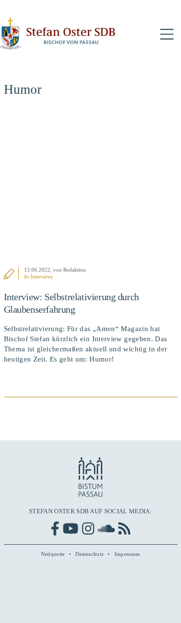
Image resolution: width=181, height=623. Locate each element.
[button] (167, 35)
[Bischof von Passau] (58, 34)
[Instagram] (88, 529)
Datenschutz (89, 554)
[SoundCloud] (106, 529)
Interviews (41, 276)
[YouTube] (70, 529)
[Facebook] (55, 529)
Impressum (127, 554)
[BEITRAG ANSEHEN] (91, 187)
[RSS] (124, 529)
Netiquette (53, 554)
